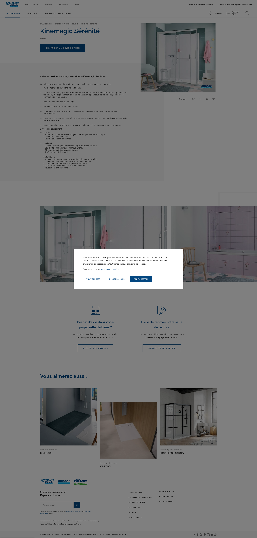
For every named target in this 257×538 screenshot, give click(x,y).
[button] (141, 279)
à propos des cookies (110, 269)
